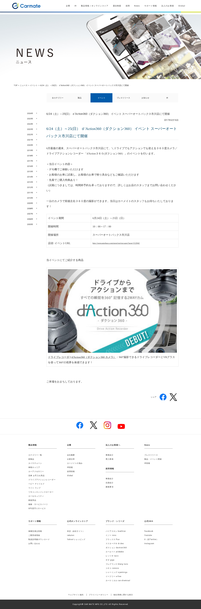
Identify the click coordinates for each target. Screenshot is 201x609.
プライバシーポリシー (98, 595)
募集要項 (109, 487)
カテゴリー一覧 (35, 455)
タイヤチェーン (35, 463)
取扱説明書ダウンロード (39, 539)
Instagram (149, 544)
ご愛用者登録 (34, 535)
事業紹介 (109, 455)
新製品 (31, 459)
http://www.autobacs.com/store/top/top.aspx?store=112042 (116, 243)
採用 (128, 6)
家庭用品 (32, 500)
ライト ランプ (34, 488)
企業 (68, 6)
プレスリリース (123, 98)
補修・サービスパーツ (38, 504)
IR (75, 6)
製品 (80, 98)
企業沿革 (71, 459)
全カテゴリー (57, 98)
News (137, 6)
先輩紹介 (109, 483)
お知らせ (145, 98)
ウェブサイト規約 (76, 595)
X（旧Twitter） (151, 539)
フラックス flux (113, 539)
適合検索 (117, 6)
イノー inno (111, 535)
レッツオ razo (112, 556)
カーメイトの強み (75, 463)
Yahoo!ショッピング (76, 539)
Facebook (148, 531)
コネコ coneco (112, 568)
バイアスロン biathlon (116, 531)
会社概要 (71, 455)
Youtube (148, 535)
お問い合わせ (34, 544)
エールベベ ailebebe (115, 552)
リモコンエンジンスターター (41, 492)
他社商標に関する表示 (123, 595)
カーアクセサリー (36, 471)
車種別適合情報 (35, 531)
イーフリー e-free (113, 576)
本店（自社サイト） (76, 531)
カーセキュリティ (36, 496)
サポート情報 (150, 6)
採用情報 (71, 471)
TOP (15, 85)
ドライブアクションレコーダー (42, 480)
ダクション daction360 (116, 548)
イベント (34, 85)
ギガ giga (110, 560)
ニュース (24, 85)
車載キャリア (34, 467)
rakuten (70, 535)
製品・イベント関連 (153, 459)
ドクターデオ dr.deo (115, 544)
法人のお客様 (167, 6)
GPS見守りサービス (37, 508)
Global (181, 6)
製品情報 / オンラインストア (94, 6)
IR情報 (70, 467)
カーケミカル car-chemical (118, 580)
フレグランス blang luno (117, 564)
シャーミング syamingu (116, 572)
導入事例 (109, 459)
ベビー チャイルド (36, 484)
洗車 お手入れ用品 (36, 476)
